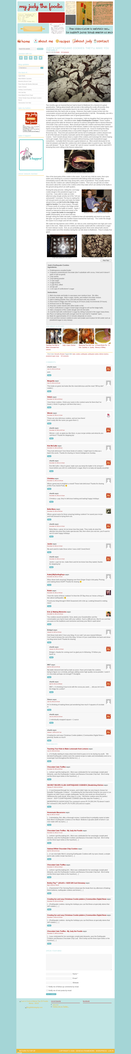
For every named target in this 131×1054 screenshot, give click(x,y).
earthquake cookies (93, 354)
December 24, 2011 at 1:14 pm (57, 559)
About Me (43, 41)
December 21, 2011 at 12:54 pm (55, 480)
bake (74, 354)
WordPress (101, 1051)
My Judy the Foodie (65, 18)
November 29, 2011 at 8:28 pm (54, 399)
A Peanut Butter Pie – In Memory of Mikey (102, 346)
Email (75, 978)
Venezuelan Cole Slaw (24, 103)
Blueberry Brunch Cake (24, 81)
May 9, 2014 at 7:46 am (53, 885)
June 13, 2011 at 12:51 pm (53, 369)
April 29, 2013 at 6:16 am (53, 850)
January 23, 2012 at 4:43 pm (56, 649)
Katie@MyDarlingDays (56, 574)
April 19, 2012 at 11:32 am (53, 666)
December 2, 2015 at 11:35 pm (54, 917)
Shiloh (49, 397)
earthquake (84, 354)
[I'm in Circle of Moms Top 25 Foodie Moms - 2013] (33, 1003)
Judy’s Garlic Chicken (68, 345)
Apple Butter (21, 76)
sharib (57, 52)
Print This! (106, 260)
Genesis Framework (85, 1051)
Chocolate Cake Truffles (56, 767)
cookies (78, 354)
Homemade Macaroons (56, 812)
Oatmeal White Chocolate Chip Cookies (62, 849)
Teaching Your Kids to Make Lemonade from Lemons (52, 347)
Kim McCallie (52, 446)
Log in (111, 1051)
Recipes (63, 41)
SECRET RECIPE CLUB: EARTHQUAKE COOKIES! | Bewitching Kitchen (75, 785)
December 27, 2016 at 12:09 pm (55, 933)
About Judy (82, 41)
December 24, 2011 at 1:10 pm (54, 546)
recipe (57, 356)
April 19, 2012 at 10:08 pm (55, 683)
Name (75, 974)
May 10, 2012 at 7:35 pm (53, 814)
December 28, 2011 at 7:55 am (54, 576)
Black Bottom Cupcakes (25, 78)
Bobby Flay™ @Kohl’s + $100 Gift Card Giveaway (66, 883)
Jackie (49, 544)
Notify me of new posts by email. (60, 990)
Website (76, 983)
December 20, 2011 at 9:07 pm (57, 430)
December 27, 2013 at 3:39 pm (55, 867)
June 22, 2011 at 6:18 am (53, 751)
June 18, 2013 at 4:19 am (53, 701)
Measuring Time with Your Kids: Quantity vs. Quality (86, 346)
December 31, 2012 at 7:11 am (54, 832)
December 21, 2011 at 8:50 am (54, 448)
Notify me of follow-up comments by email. (64, 987)
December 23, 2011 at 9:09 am (54, 511)
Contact (101, 41)
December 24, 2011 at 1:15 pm (57, 495)
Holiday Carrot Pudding (25, 89)
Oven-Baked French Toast (25, 95)
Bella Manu (51, 509)
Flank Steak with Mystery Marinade (28, 84)
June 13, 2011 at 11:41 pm (53, 383)
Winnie (50, 413)
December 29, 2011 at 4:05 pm (54, 592)
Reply (49, 375)
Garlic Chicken (22, 87)
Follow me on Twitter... (61, 1007)
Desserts (57, 354)
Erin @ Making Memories (56, 612)
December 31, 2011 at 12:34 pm (55, 614)
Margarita (50, 381)
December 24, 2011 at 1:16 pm (57, 463)
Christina (50, 478)
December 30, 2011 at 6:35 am (54, 769)
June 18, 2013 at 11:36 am (55, 716)
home (24, 41)
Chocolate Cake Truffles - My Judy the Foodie (64, 830)
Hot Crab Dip (22, 92)
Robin (49, 591)
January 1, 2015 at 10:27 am (54, 732)
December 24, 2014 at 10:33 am (55, 901)
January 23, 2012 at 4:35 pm (54, 632)
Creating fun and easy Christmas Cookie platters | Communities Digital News (76, 899)
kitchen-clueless (103, 354)
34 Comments (65, 52)
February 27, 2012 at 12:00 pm (55, 787)
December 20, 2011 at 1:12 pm (54, 415)
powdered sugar (50, 356)
